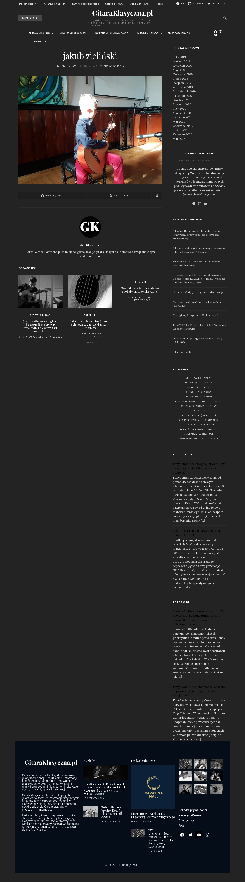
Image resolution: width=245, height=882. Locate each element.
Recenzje (209, 424)
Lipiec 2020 (181, 130)
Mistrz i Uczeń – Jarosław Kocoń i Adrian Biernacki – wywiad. (112, 812)
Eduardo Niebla (182, 351)
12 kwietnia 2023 (141, 821)
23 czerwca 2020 (93, 798)
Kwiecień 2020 (182, 117)
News (214, 406)
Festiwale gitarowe (199, 378)
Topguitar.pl (183, 454)
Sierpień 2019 (182, 83)
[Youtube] (198, 834)
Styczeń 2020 (182, 104)
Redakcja (159, 4)
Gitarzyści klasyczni (55, 4)
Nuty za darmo (190, 420)
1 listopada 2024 (141, 300)
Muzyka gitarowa (138, 4)
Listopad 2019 (182, 95)
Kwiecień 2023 (182, 134)
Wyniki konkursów (192, 438)
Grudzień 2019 (183, 100)
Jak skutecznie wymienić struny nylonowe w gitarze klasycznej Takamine (90, 324)
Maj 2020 (179, 121)
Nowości (199, 410)
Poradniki (90, 315)
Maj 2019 (179, 70)
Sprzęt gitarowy (114, 4)
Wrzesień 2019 (183, 87)
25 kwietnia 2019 (66, 66)
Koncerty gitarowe (199, 392)
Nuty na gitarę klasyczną (85, 4)
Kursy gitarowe (187, 401)
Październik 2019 (184, 91)
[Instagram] (220, 31)
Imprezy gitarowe (28, 4)
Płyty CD (190, 424)
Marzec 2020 (182, 113)
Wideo (214, 429)
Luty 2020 (179, 108)
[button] (88, 343)
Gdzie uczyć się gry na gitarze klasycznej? (198, 292)
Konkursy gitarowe (200, 396)
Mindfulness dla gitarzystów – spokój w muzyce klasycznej (140, 289)
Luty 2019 (179, 57)
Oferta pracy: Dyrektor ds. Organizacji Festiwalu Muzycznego (153, 815)
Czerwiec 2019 (183, 74)
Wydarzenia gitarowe (200, 434)
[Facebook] (215, 31)
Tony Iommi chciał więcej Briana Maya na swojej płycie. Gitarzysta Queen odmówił (199, 468)
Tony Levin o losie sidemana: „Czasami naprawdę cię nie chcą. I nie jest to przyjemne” (199, 691)
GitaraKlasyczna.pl (122, 12)
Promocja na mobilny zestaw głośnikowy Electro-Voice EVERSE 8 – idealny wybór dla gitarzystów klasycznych (199, 278)
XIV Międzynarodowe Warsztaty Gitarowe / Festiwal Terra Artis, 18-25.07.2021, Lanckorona (161, 838)
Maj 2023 (179, 138)
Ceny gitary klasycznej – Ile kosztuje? (195, 315)
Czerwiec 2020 (183, 126)
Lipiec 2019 (180, 78)
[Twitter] (190, 834)
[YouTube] (215, 34)
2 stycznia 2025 (92, 336)
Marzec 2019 (181, 61)
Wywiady (215, 438)
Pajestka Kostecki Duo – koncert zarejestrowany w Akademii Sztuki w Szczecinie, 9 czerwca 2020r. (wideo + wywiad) (104, 789)
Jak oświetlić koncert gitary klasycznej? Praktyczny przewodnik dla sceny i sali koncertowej (40, 326)
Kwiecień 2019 (182, 65)
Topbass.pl (181, 602)
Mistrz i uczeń (213, 401)
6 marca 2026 (54, 337)
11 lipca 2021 (155, 851)
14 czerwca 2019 (110, 821)
